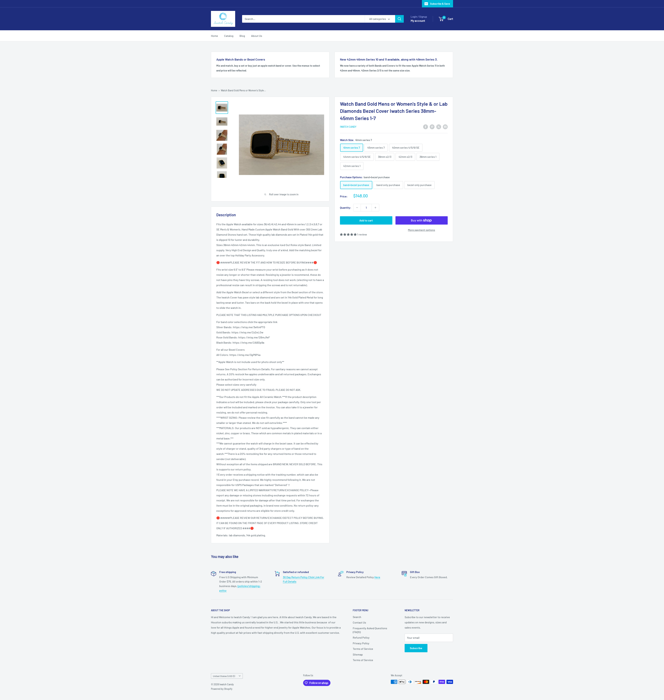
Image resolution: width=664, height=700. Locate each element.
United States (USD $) (224, 676)
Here (377, 577)
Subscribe (416, 648)
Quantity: (345, 207)
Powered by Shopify (221, 688)
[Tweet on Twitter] (438, 126)
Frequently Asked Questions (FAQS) (370, 630)
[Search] (399, 19)
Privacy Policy (361, 643)
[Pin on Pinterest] (432, 126)
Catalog (228, 35)
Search (357, 617)
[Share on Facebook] (425, 126)
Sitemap (358, 654)
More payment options (421, 229)
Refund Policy (361, 637)
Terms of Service (363, 648)
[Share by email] (445, 126)
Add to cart (366, 220)
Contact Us (359, 622)
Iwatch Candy (348, 126)
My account (418, 20)
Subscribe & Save (440, 3)
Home (214, 35)
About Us (256, 35)
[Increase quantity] (375, 207)
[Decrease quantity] (357, 207)
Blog (242, 35)
